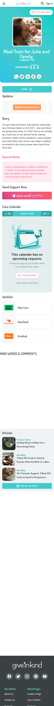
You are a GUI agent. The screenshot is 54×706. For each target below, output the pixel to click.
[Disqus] (27, 390)
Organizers (22, 67)
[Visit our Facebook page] (9, 676)
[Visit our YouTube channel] (44, 676)
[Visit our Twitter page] (18, 676)
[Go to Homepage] (23, 3)
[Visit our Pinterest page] (36, 676)
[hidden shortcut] (10, 77)
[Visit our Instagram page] (27, 676)
